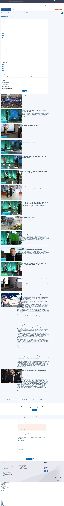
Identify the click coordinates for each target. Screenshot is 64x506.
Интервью (5, 68)
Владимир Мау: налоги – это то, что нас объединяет (27, 125)
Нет (29, 409)
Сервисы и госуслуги (43, 5)
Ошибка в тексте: (21, 449)
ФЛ (3, 35)
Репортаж (5, 70)
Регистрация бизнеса (7, 55)
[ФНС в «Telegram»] (60, 1)
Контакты (56, 5)
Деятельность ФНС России (8, 57)
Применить (24, 91)
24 (26, 399)
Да (34, 409)
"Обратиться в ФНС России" (27, 435)
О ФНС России (27, 5)
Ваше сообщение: (21, 440)
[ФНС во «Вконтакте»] (57, 1)
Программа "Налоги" (7, 66)
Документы (51, 5)
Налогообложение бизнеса (8, 53)
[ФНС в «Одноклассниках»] (59, 1)
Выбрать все (5, 42)
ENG (61, 5)
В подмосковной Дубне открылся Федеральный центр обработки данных (32, 294)
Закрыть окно (3, 505)
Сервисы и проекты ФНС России (9, 47)
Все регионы (5, 84)
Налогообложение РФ (7, 45)
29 (33, 399)
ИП (3, 37)
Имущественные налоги (7, 51)
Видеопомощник (6, 64)
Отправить (29, 458)
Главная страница (4, 12)
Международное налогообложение (9, 49)
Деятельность (34, 5)
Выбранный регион (6, 86)
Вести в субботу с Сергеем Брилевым (24, 95)
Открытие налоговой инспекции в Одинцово (26, 217)
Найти (59, 9)
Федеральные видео (6, 82)
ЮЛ (3, 33)
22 (22, 399)
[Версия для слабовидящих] (44, 1)
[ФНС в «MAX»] (62, 1)
